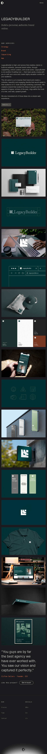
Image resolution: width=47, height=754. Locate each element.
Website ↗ (5, 104)
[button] (42, 3)
